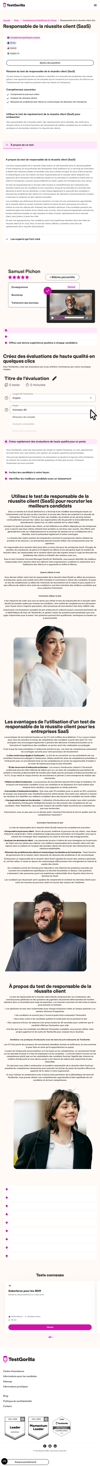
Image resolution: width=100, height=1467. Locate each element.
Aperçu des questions (50, 63)
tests (16, 20)
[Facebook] (44, 1446)
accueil (6, 20)
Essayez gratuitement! (25, 1462)
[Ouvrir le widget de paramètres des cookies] (4, 1461)
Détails (50, 1327)
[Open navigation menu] (95, 5)
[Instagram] (50, 1446)
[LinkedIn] (55, 1446)
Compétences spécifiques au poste (40, 20)
